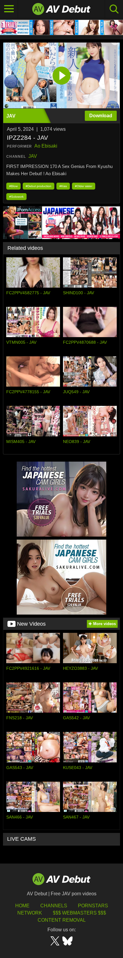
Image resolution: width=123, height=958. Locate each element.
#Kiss (63, 186)
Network (29, 912)
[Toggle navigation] (9, 9)
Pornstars (93, 905)
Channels (53, 905)
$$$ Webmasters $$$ (79, 912)
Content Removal (62, 920)
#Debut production (38, 186)
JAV (32, 156)
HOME (22, 905)
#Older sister (83, 186)
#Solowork (16, 196)
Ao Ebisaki (45, 145)
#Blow (13, 186)
